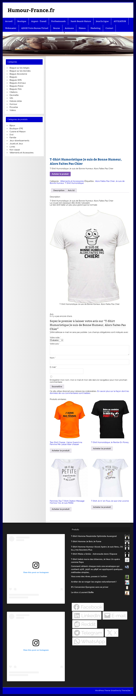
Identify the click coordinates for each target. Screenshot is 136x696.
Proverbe (14, 107)
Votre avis (55, 344)
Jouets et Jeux (16, 143)
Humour (13, 104)
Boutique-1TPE (16, 128)
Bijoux (12, 125)
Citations (13, 92)
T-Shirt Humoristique (74, 183)
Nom (53, 358)
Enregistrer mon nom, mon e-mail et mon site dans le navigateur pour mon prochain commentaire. (88, 381)
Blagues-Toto (16, 89)
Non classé (15, 150)
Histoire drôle (16, 101)
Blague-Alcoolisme (18, 74)
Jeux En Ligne (102, 21)
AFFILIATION (120, 21)
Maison (82, 28)
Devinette (14, 95)
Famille (13, 137)
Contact (109, 28)
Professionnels (58, 21)
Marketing (96, 28)
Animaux (69, 28)
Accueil (8, 21)
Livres (12, 147)
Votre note (55, 338)
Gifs (11, 98)
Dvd (11, 134)
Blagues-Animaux (18, 83)
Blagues (13, 77)
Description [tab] (58, 190)
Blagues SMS (16, 80)
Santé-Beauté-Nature (81, 21)
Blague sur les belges (19, 68)
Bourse (56, 28)
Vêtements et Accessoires (72, 181)
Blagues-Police (16, 86)
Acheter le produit (60, 174)
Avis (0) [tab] (71, 190)
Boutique (21, 21)
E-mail (53, 367)
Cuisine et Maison (18, 131)
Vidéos (13, 110)
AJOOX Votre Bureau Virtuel (34, 28)
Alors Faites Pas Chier (105, 181)
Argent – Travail (38, 21)
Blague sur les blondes (20, 71)
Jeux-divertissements (19, 140)
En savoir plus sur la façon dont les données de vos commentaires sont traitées (89, 392)
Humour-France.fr (31, 10)
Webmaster (10, 28)
